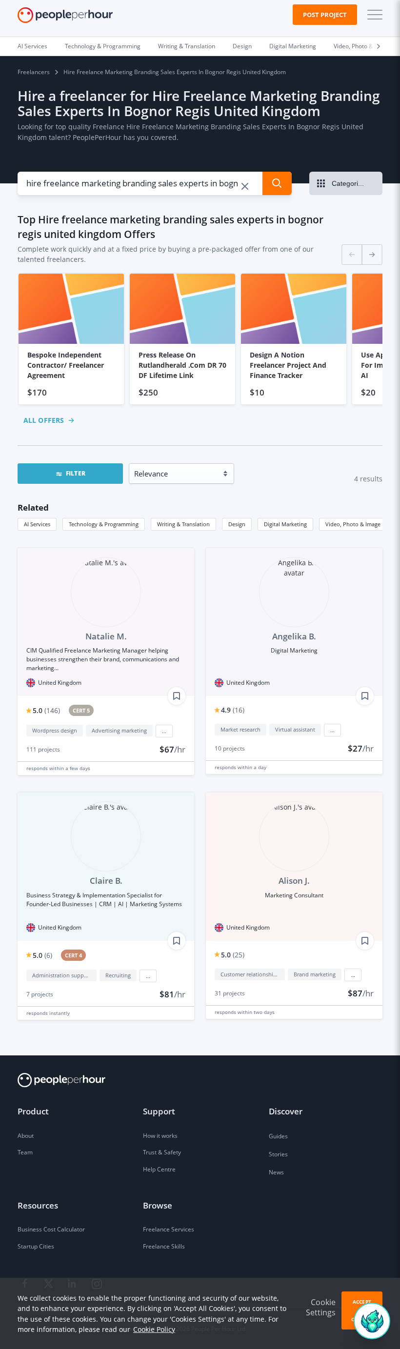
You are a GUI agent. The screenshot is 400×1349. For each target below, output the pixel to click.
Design (242, 46)
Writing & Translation (186, 46)
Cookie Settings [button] (321, 1307)
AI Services (32, 46)
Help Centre (159, 1169)
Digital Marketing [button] (285, 524)
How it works (160, 1135)
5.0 (46, 710)
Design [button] (236, 524)
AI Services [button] (37, 524)
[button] (372, 14)
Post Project (325, 14)
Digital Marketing (292, 46)
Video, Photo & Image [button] (352, 524)
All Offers (43, 420)
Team (25, 1152)
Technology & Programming (102, 46)
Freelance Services (168, 1229)
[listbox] (200, 339)
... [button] (164, 731)
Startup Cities (36, 1246)
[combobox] (134, 183)
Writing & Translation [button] (183, 524)
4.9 (232, 709)
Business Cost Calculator (51, 1229)
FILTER (75, 473)
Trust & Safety (162, 1152)
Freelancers (34, 72)
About (26, 1135)
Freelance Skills (164, 1246)
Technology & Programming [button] (104, 524)
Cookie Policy (154, 1329)
